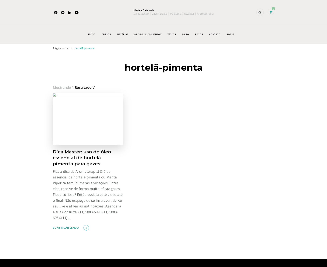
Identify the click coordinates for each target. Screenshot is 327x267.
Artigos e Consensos (147, 34)
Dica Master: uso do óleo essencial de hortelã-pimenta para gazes (82, 157)
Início (92, 34)
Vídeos (171, 34)
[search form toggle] (260, 12)
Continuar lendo (66, 227)
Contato (215, 34)
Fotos (199, 34)
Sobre (230, 34)
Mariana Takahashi (144, 10)
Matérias (122, 34)
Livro (185, 34)
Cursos (106, 34)
